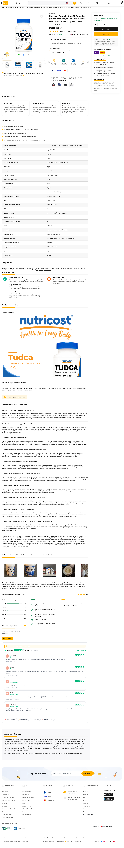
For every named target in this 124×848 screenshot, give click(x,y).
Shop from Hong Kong (41, 837)
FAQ (23, 803)
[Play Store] (109, 799)
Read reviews (81, 650)
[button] (86, 3)
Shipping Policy (6, 812)
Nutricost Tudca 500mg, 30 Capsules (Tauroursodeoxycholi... (75, 7)
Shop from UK (17, 837)
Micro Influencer (7, 815)
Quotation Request (8, 797)
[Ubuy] (4, 3)
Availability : (53, 34)
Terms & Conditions (48, 841)
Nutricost (52, 14)
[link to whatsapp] (19, 55)
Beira (84, 797)
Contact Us (5, 794)
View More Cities (88, 815)
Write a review (7, 638)
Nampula (86, 800)
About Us (5, 792)
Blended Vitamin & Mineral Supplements (46, 7)
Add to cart (106, 29)
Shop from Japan (28, 837)
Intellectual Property (8, 800)
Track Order (6, 806)
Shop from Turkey (79, 837)
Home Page (5, 7)
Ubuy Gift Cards (27, 809)
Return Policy (26, 800)
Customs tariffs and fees (10, 809)
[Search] (74, 3)
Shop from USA (6, 837)
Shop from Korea (55, 837)
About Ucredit (26, 806)
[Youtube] (107, 842)
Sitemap (4, 803)
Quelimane (86, 806)
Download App (27, 792)
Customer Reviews (28, 797)
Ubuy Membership (7, 817)
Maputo (85, 792)
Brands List (25, 794)
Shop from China (67, 837)
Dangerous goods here (43, 270)
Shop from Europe (92, 837)
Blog (23, 812)
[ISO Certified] (18, 828)
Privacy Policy (60, 841)
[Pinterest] (113, 842)
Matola (85, 794)
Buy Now (63, 80)
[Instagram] (104, 842)
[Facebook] (101, 842)
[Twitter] (110, 842)
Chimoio (85, 803)
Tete (84, 809)
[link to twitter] (28, 55)
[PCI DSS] (6, 828)
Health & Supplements (28, 7)
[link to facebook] (23, 55)
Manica (85, 812)
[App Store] (109, 795)
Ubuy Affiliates (26, 815)
